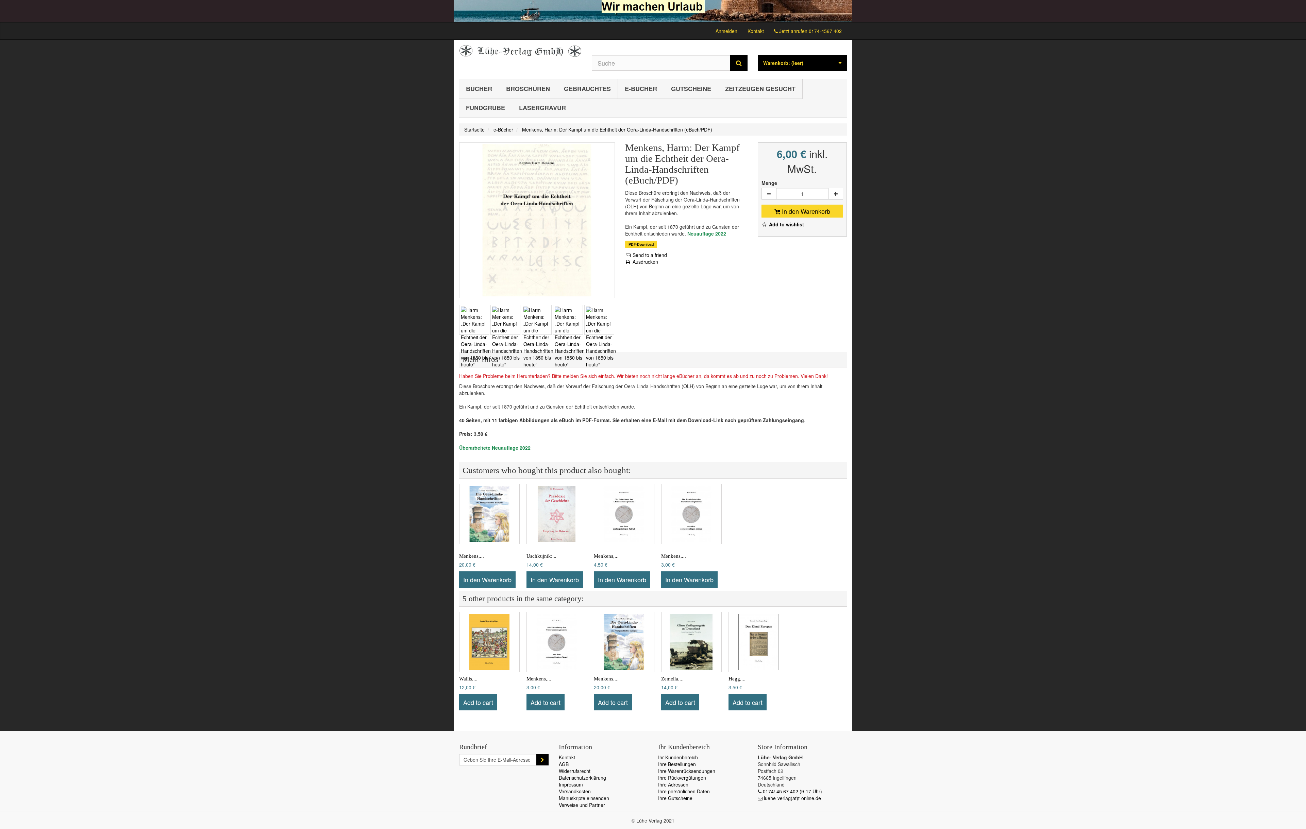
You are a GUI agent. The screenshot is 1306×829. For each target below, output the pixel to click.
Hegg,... (737, 678)
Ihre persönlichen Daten (684, 791)
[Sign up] (542, 759)
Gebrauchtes (587, 88)
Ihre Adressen (673, 784)
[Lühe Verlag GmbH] (520, 51)
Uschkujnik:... (541, 556)
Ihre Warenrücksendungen (686, 770)
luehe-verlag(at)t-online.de (792, 798)
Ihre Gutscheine (675, 798)
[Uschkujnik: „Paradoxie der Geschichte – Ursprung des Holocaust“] (556, 514)
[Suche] (739, 63)
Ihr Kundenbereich (678, 757)
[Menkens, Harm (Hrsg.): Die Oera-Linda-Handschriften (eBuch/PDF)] (489, 514)
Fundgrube (485, 107)
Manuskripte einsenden (584, 798)
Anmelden (726, 31)
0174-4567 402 (825, 31)
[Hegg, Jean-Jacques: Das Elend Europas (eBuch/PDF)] (759, 642)
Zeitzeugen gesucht (760, 88)
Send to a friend (649, 255)
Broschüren (528, 88)
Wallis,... (468, 678)
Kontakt (756, 31)
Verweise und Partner (582, 804)
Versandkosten (575, 791)
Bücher (479, 88)
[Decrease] (768, 194)
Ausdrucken (644, 261)
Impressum (571, 784)
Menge (769, 182)
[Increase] (835, 194)
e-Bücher (641, 88)
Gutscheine (691, 88)
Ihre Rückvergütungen (682, 777)
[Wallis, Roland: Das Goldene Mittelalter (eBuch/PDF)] (489, 642)
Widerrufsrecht (574, 770)
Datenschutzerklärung (582, 777)
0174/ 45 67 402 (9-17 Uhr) (792, 791)
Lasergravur (542, 107)
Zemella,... (672, 678)
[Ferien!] (653, 11)
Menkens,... (471, 556)
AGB (564, 764)
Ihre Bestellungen (677, 764)
